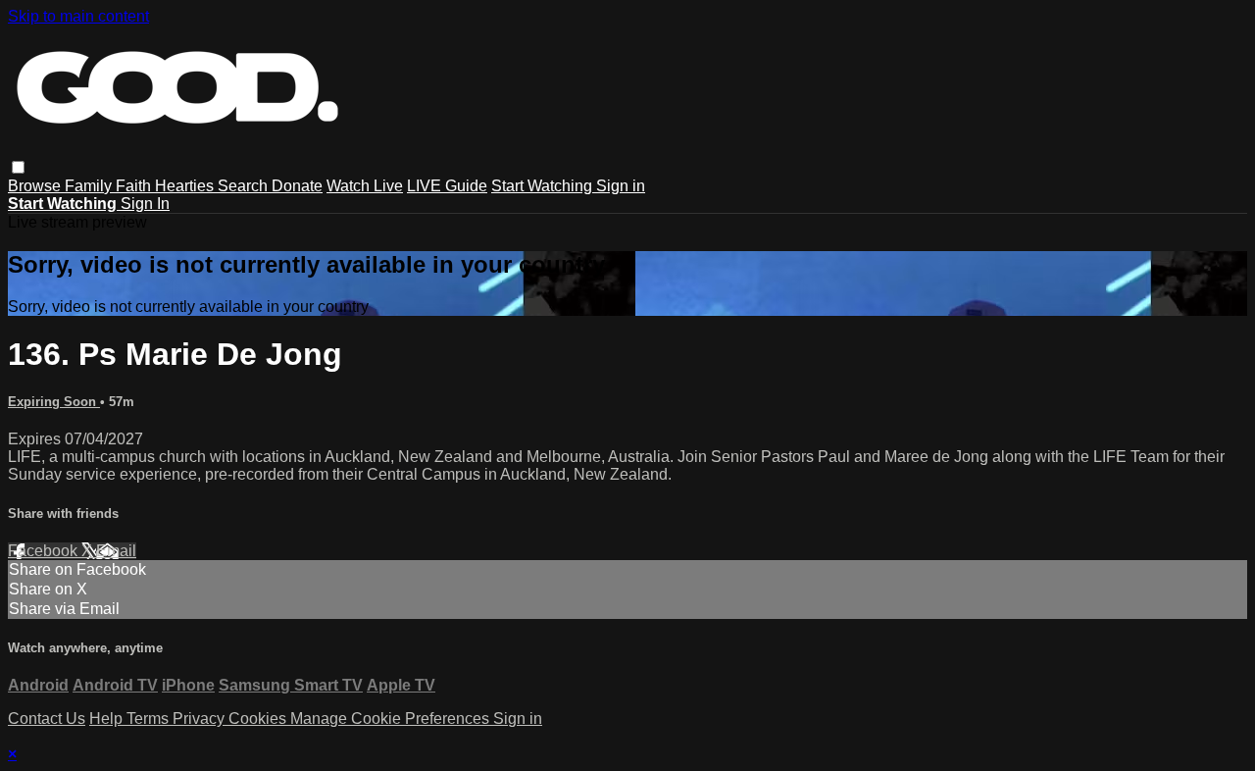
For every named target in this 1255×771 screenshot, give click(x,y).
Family (90, 186)
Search (245, 186)
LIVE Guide (447, 186)
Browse (36, 186)
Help (107, 718)
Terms (149, 718)
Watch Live (364, 186)
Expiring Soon (54, 401)
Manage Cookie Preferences (391, 718)
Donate (297, 186)
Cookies (259, 718)
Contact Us (46, 718)
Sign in (620, 186)
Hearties (186, 186)
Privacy (200, 718)
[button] (18, 167)
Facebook (44, 550)
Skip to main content (78, 16)
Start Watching (543, 186)
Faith (135, 186)
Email (116, 550)
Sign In (145, 203)
